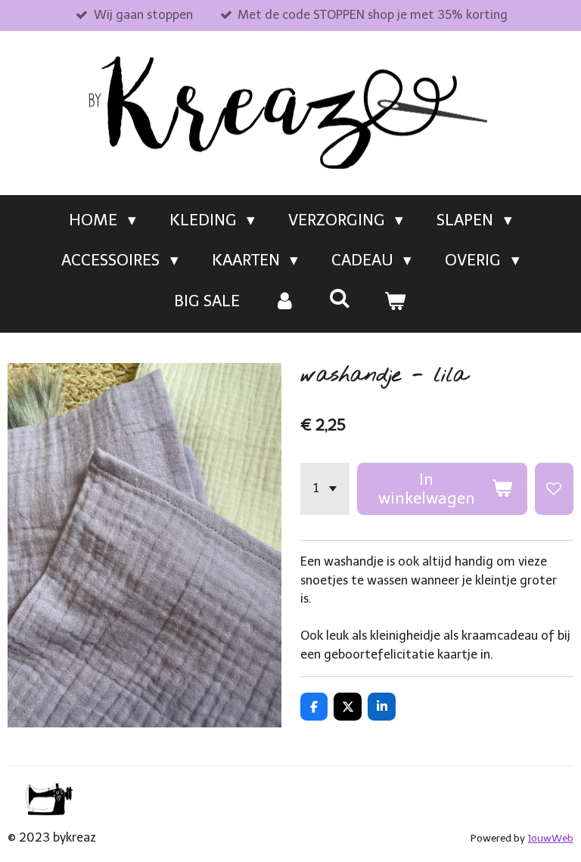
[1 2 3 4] (325, 489)
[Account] (284, 301)
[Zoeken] (340, 298)
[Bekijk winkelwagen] (395, 301)
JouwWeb (550, 838)
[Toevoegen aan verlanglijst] (554, 489)
